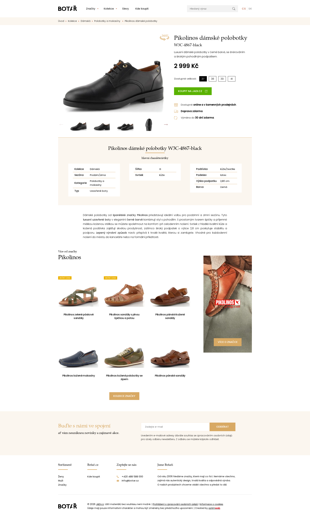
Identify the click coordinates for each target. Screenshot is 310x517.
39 (222, 79)
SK (250, 8)
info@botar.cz (130, 480)
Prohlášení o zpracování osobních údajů (175, 504)
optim (214, 508)
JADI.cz (100, 504)
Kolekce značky (124, 396)
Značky (90, 9)
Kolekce (109, 9)
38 (212, 79)
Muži (60, 480)
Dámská (85, 21)
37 (203, 79)
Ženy (61, 476)
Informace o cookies (211, 504)
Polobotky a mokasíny (107, 21)
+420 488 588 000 (132, 476)
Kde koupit (142, 9)
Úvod (61, 21)
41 (231, 79)
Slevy (125, 9)
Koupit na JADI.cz (190, 91)
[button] (166, 124)
